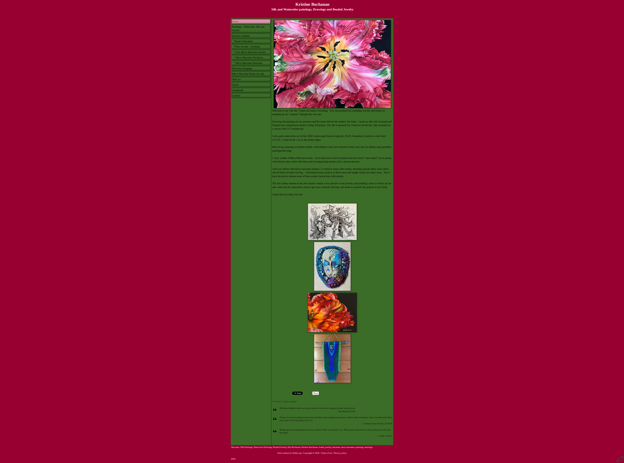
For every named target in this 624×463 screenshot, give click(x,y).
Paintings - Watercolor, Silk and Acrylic (248, 28)
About (235, 84)
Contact (236, 95)
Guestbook (237, 90)
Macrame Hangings (242, 68)
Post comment (290, 401)
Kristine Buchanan (312, 4)
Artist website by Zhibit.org (289, 453)
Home (235, 21)
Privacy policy (340, 453)
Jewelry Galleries (241, 35)
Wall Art (236, 79)
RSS (233, 459)
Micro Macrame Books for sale (248, 73)
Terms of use (326, 453)
